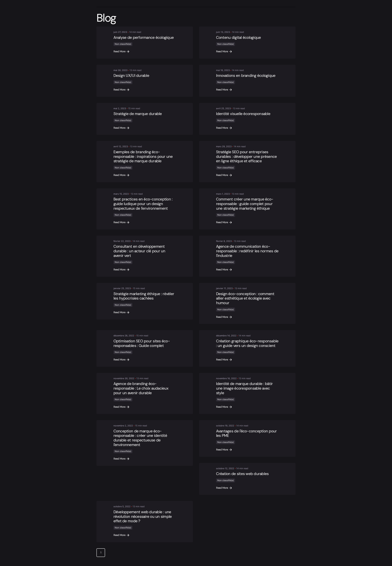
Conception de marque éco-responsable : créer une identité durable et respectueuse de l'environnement (140, 438)
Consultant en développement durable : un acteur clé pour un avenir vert (139, 251)
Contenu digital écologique (238, 37)
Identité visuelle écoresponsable (243, 113)
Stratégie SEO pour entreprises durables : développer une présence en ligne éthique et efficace (246, 156)
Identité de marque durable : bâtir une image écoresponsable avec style (244, 388)
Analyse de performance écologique (143, 37)
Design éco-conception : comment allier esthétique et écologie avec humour (245, 298)
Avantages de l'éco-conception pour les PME (246, 433)
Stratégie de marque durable (137, 113)
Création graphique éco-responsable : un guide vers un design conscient (247, 343)
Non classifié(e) (123, 44)
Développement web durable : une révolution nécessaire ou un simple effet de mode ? (142, 516)
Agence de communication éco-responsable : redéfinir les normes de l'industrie (247, 251)
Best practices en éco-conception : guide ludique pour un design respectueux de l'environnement (143, 204)
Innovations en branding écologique (245, 75)
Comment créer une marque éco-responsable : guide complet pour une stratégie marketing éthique (244, 204)
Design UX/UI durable (131, 75)
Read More (119, 51)
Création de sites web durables (242, 473)
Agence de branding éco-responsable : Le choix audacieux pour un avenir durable (140, 388)
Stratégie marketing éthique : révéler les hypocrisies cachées (143, 296)
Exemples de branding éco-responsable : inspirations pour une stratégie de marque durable (143, 156)
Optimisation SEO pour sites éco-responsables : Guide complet (141, 343)
